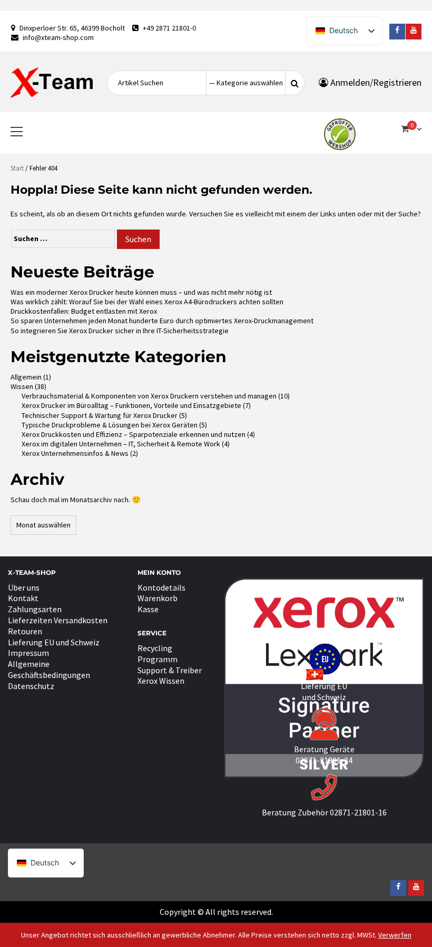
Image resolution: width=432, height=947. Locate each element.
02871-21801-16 (358, 812)
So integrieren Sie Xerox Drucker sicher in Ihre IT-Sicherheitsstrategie (120, 330)
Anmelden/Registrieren (374, 82)
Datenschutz (31, 686)
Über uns (24, 587)
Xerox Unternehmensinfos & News (75, 453)
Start (17, 168)
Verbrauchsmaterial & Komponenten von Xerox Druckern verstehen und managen (149, 396)
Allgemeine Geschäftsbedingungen (49, 669)
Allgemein (26, 377)
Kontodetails (161, 587)
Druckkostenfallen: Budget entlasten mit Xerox (84, 311)
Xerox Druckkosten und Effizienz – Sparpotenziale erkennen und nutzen (134, 434)
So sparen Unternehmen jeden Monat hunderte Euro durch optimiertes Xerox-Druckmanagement (162, 320)
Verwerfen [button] (394, 935)
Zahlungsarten (35, 609)
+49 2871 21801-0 (169, 28)
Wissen (22, 386)
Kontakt (23, 598)
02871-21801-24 (324, 760)
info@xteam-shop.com (58, 37)
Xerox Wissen (161, 680)
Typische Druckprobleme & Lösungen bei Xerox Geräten (110, 425)
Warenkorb (158, 598)
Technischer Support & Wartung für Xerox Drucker (100, 415)
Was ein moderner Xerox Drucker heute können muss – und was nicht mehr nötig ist (141, 292)
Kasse (148, 609)
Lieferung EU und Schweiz (54, 642)
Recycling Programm (158, 653)
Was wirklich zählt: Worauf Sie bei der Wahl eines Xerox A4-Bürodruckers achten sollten (147, 301)
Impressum (28, 652)
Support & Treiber (170, 670)
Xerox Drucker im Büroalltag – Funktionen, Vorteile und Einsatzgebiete (131, 405)
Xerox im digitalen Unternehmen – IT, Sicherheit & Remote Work (121, 443)
